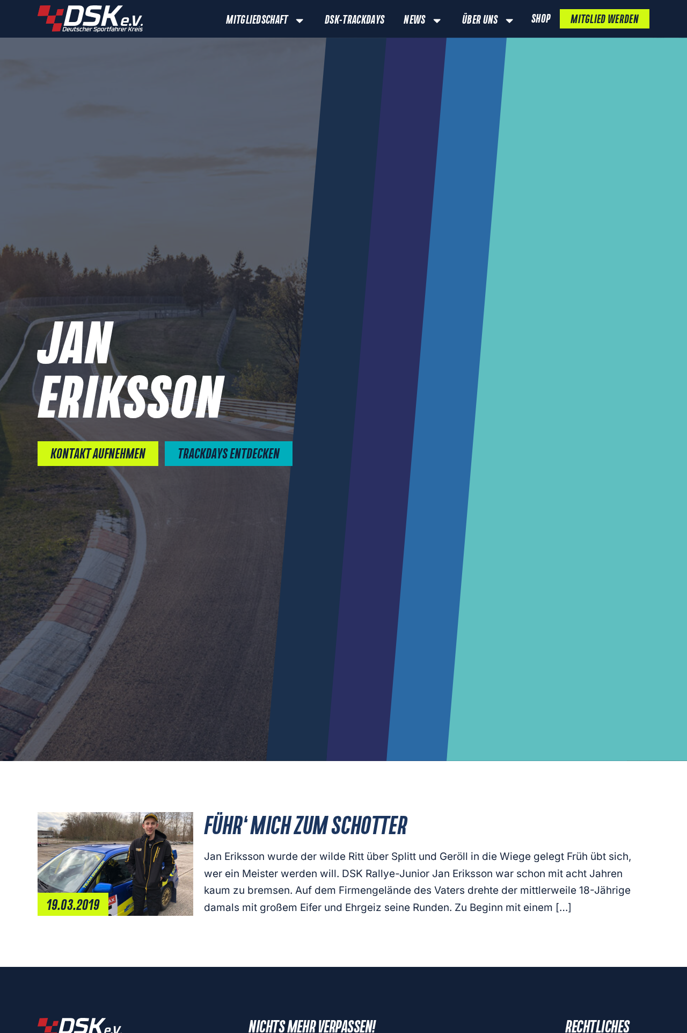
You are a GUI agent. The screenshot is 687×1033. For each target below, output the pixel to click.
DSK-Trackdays (354, 20)
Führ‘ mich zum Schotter (305, 827)
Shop (540, 19)
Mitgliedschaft (257, 20)
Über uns (480, 20)
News (414, 20)
